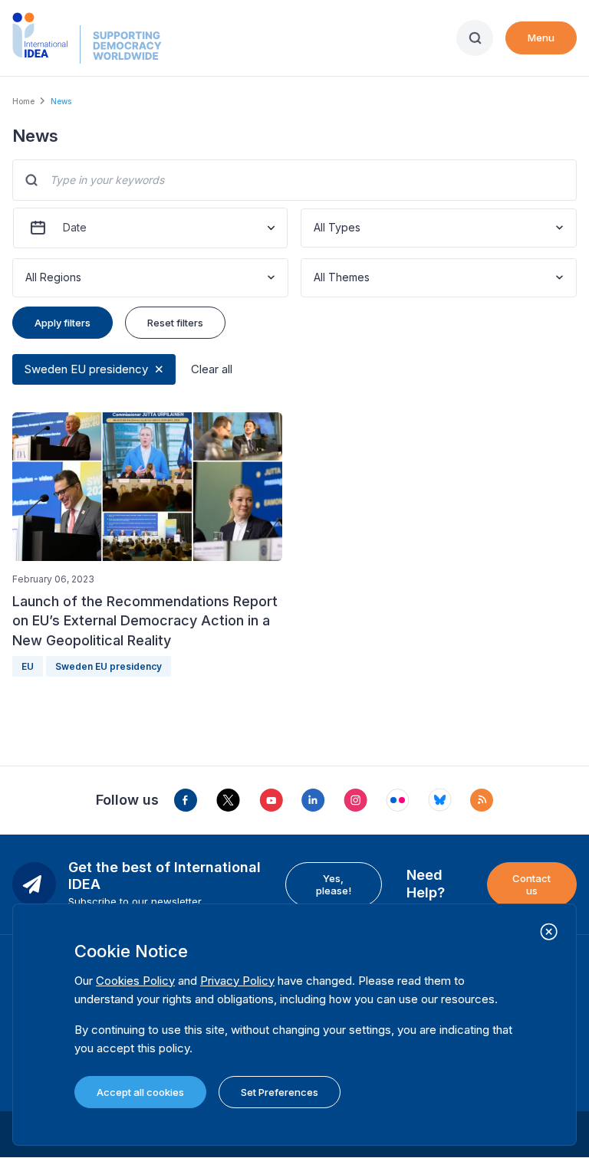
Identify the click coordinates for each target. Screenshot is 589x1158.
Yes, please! (333, 884)
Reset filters (175, 323)
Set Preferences (279, 1092)
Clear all (211, 369)
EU (27, 666)
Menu (541, 37)
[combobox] (315, 228)
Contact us (531, 884)
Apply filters (62, 323)
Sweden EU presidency (86, 369)
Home (23, 101)
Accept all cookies (140, 1092)
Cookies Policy (135, 980)
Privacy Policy (237, 980)
